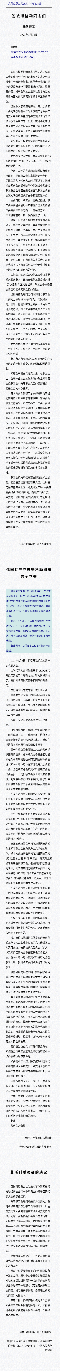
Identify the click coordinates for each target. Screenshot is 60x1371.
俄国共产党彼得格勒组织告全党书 (29, 52)
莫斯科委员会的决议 (22, 57)
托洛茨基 (36, 3)
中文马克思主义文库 (17, 3)
